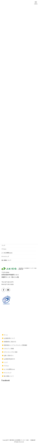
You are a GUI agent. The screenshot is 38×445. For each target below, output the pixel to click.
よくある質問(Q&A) (7, 253)
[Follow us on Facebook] (4, 290)
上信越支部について (9, 338)
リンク (3, 245)
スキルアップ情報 (9, 348)
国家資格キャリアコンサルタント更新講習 (15, 345)
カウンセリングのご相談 (10, 352)
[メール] (8, 290)
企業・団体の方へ (9, 355)
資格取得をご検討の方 (10, 342)
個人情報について (6, 260)
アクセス (4, 249)
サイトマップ (5, 256)
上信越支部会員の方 (9, 359)
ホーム (6, 335)
